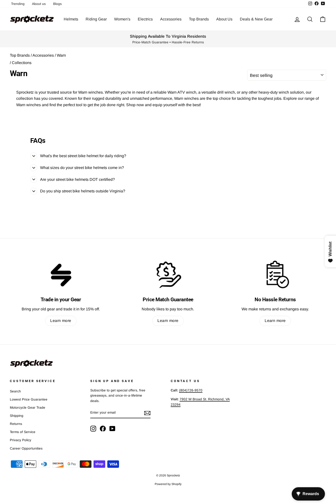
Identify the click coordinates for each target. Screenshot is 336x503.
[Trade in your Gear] (61, 274)
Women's (122, 19)
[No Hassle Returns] (275, 274)
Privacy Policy (20, 440)
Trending (18, 4)
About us (39, 4)
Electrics (145, 19)
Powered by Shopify (168, 484)
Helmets (71, 19)
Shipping (16, 416)
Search (15, 391)
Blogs (57, 4)
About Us (224, 19)
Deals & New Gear (256, 19)
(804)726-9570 (190, 390)
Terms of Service (22, 432)
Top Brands (199, 19)
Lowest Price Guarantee (28, 399)
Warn (61, 55)
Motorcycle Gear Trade (27, 407)
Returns (16, 424)
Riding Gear (96, 19)
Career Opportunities (26, 448)
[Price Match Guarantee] (168, 274)
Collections (21, 63)
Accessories (171, 19)
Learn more (60, 321)
